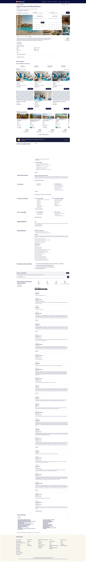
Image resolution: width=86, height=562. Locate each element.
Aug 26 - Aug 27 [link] (22, 66)
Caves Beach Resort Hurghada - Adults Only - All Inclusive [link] (26, 528)
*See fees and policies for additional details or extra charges (42, 194)
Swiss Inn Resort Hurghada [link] (47, 520)
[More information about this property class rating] (19, 7)
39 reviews (18, 286)
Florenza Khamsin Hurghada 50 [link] (47, 524)
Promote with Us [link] (40, 546)
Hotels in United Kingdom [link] (19, 552)
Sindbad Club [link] (45, 528)
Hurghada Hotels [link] (29, 532)
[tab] (19, 517)
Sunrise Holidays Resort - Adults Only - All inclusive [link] (25, 523)
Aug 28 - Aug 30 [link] (49, 66)
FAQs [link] (28, 542)
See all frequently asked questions (40, 268)
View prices (30, 88)
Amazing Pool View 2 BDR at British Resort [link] (24, 519)
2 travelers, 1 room (54, 13)
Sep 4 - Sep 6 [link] (63, 66)
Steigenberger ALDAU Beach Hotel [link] (48, 521)
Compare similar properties (43, 134)
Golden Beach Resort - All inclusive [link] (23, 526)
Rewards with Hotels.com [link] (64, 545)
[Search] (68, 277)
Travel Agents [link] (40, 547)
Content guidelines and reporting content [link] (53, 546)
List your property (54, 1)
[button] (38, 20)
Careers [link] (62, 542)
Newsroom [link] (39, 543)
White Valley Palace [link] (46, 522)
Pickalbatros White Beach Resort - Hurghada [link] (49, 527)
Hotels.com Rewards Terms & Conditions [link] (53, 548)
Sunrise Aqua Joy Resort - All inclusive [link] (49, 519)
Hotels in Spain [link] (18, 548)
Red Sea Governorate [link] (23, 532)
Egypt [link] (19, 532)
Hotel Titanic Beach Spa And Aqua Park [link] (24, 525)
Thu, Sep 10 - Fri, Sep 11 (38, 13)
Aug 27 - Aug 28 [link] (36, 66)
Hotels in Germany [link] (18, 554)
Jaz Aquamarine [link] (45, 523)
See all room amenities (38, 217)
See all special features (38, 225)
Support (60, 1)
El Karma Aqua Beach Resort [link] (47, 525)
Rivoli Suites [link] (19, 527)
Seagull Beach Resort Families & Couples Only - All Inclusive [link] (27, 521)
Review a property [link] (29, 545)
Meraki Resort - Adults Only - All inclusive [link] (24, 524)
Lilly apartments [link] (20, 529)
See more (36, 172)
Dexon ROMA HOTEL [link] (21, 522)
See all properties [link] (20, 4)
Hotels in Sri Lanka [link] (18, 551)
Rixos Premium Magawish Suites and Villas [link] (24, 520)
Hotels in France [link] (18, 545)
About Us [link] (62, 541)
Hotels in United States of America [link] (20, 542)
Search (68, 12)
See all (18, 52)
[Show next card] (69, 123)
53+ (67, 33)
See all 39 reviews (19, 43)
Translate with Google (38, 357)
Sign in (69, 1)
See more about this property (39, 180)
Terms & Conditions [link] (52, 541)
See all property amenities (39, 208)
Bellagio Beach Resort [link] (46, 526)
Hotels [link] (17, 532)
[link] (67, 4)
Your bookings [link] (29, 541)
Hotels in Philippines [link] (18, 541)
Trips (63, 1)
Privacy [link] (50, 542)
